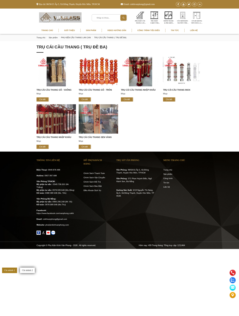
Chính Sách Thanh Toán (94, 173)
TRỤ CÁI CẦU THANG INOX (176, 90)
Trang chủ (47, 30)
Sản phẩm (91, 30)
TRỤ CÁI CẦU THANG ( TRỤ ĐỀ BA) (110, 37)
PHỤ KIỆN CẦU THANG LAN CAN (76, 37)
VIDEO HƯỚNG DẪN (116, 30)
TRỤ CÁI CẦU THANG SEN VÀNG (95, 137)
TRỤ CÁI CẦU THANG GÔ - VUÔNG (54, 90)
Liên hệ (194, 30)
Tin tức (175, 30)
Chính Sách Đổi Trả (92, 182)
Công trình (168, 178)
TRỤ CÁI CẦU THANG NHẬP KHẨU (138, 90)
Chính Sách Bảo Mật (93, 186)
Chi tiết (42, 99)
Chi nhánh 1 (9, 270)
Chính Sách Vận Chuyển (94, 177)
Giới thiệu (69, 30)
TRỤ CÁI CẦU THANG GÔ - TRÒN (95, 90)
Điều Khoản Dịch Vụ (92, 190)
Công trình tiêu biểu (148, 30)
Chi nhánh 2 (27, 270)
